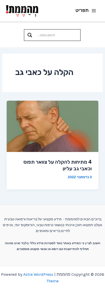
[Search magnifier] (29, 35)
